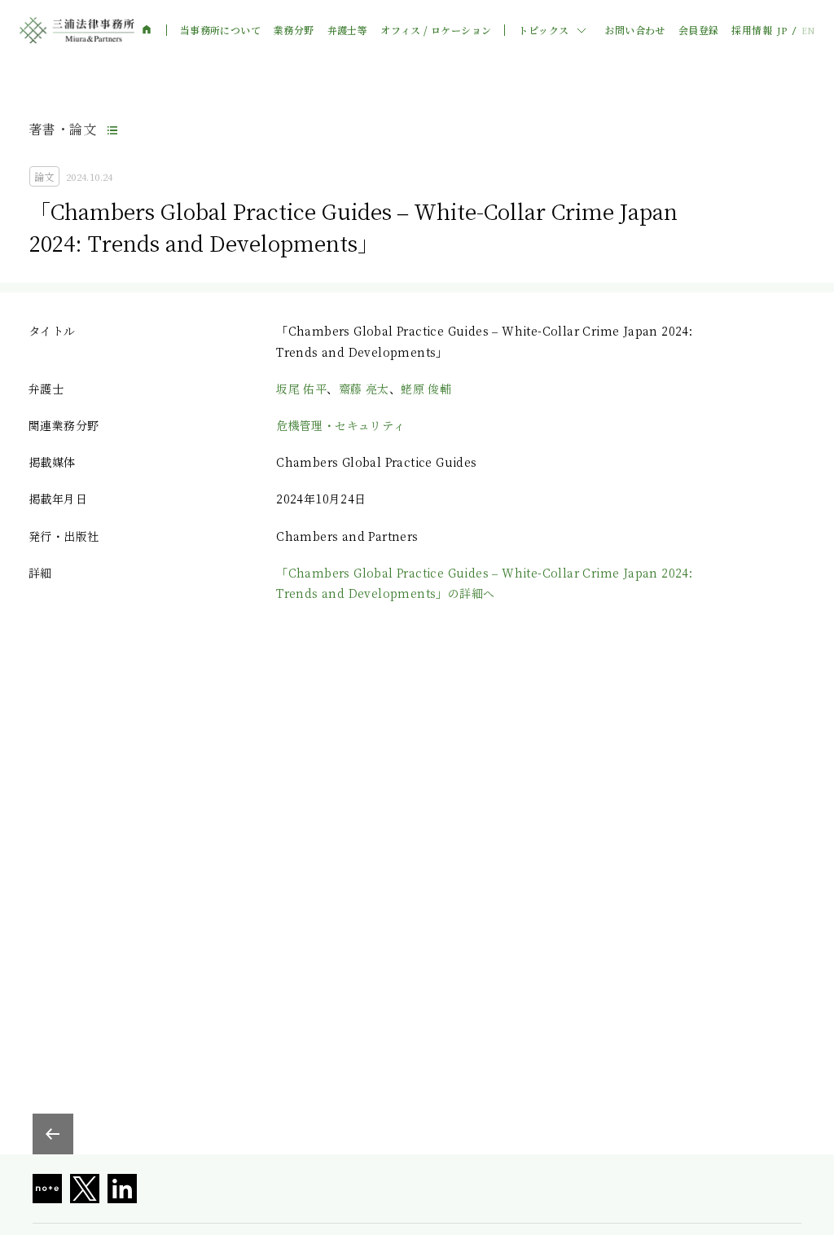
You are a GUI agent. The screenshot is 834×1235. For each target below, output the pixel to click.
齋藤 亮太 (364, 388)
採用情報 (751, 30)
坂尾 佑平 (301, 388)
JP (782, 30)
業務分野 (294, 30)
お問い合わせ (634, 30)
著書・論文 (62, 129)
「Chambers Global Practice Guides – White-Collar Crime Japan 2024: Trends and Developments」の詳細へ (484, 583)
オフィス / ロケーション (435, 30)
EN (807, 30)
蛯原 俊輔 (426, 388)
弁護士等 (347, 30)
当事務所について (220, 30)
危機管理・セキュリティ (340, 425)
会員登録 (698, 30)
